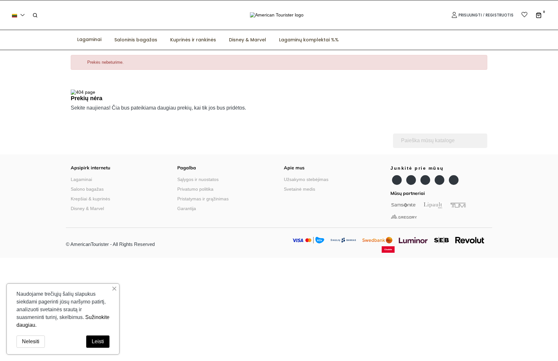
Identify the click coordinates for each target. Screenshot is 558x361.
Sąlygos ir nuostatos (198, 179)
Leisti (98, 341)
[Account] (453, 15)
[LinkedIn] (439, 180)
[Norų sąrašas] (520, 15)
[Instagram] (425, 180)
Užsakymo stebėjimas (306, 179)
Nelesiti (30, 341)
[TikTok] (454, 180)
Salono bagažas (87, 189)
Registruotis (499, 15)
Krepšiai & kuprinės (90, 198)
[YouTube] (411, 180)
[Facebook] (397, 180)
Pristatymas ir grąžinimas (203, 198)
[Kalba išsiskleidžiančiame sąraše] (19, 15)
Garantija (186, 208)
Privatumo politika (195, 189)
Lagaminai (81, 179)
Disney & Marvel (87, 208)
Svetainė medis (299, 189)
